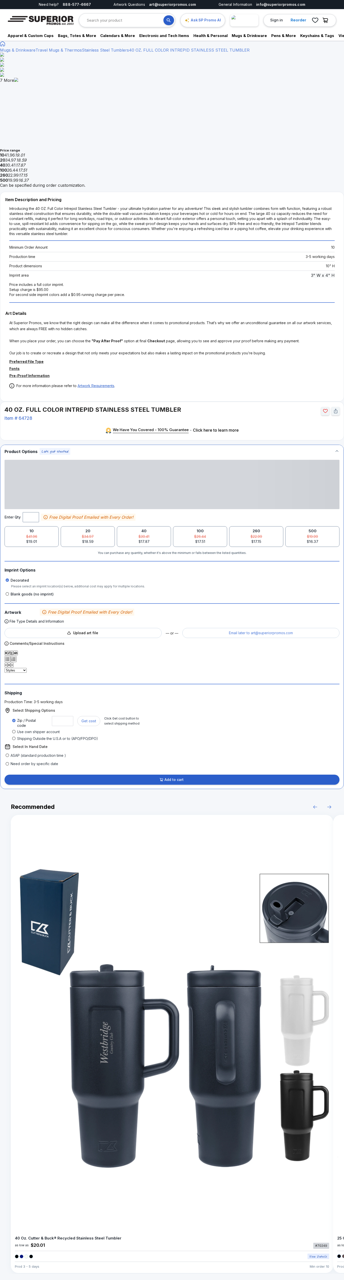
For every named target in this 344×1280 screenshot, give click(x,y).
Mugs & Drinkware (18, 50)
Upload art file (85, 633)
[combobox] (125, 20)
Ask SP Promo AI (206, 20)
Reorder (298, 20)
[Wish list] (315, 20)
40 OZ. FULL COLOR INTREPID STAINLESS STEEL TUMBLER (189, 50)
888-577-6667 (77, 4)
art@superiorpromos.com (172, 4)
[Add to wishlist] (325, 411)
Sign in (276, 20)
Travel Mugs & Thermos (59, 50)
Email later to (261, 633)
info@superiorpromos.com (280, 4)
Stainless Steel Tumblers (105, 50)
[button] (172, 451)
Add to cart (174, 779)
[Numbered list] (14, 659)
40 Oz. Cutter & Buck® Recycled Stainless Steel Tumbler (68, 1238)
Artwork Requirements (96, 386)
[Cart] (326, 20)
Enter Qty (13, 517)
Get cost (88, 721)
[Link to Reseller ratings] (244, 20)
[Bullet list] (8, 659)
